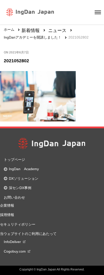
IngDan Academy (24, 169)
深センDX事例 (20, 188)
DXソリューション (23, 178)
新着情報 (30, 30)
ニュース (57, 30)
